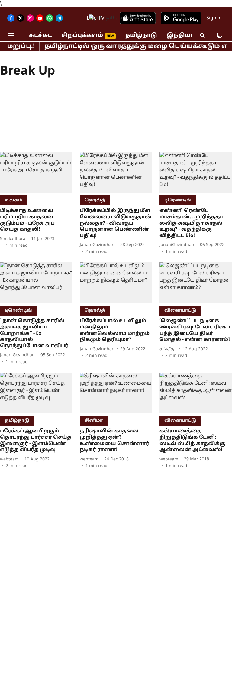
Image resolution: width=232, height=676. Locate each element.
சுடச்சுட (40, 35)
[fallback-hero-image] (36, 172)
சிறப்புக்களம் (82, 35)
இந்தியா (180, 35)
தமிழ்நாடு (141, 35)
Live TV (96, 18)
